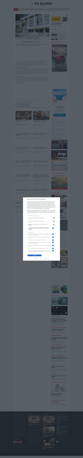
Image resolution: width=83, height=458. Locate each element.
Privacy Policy (47, 258)
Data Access (41, 258)
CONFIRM (34, 255)
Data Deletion (36, 258)
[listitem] (41, 215)
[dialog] (41, 229)
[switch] (53, 218)
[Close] (58, 199)
